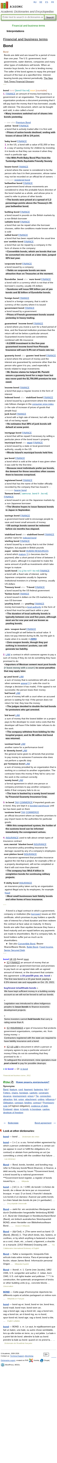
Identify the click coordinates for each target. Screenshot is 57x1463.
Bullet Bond (32, 947)
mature (22, 554)
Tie (37, 1096)
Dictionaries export (8, 1360)
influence (50, 1099)
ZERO (33, 639)
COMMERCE (26, 802)
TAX (17, 802)
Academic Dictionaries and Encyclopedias (27, 11)
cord (20, 1089)
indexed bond (29, 537)
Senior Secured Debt (14, 950)
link (46, 1089)
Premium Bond (23, 122)
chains (15, 1092)
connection (45, 1096)
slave (16, 1109)
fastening (38, 1089)
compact (19, 1102)
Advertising (29, 1356)
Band (5, 1089)
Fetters (6, 1092)
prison (31, 1096)
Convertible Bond (26, 943)
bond (6, 1136)
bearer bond (20, 490)
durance (7, 1096)
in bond (24, 1069)
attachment (30, 1099)
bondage (23, 1092)
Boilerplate (13, 1123)
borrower (35, 914)
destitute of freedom (13, 1112)
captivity (33, 1092)
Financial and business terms (28, 25)
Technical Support (17, 1356)
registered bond (22, 180)
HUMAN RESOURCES (37, 551)
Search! (50, 17)
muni (29, 442)
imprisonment (19, 1096)
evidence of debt (39, 1106)
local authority (34, 607)
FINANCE (10, 93)
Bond (6, 1164)
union (21, 1099)
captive (46, 1109)
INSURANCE (12, 837)
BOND (6, 1292)
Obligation (8, 1102)
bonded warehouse (39, 805)
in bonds (24, 1109)
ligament (28, 1089)
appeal (24, 683)
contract (37, 1102)
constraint (43, 1092)
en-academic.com (12, 5)
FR (52, 2)
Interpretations (15, 31)
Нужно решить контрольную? (32, 1082)
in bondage (35, 1109)
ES (46, 2)
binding (28, 1102)
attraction (8, 1099)
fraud (7, 893)
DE (40, 2)
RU (35, 2)
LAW (8, 654)
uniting (41, 1099)
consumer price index (43, 404)
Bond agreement (43, 1123)
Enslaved (7, 1109)
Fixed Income (46, 947)
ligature (13, 1089)
